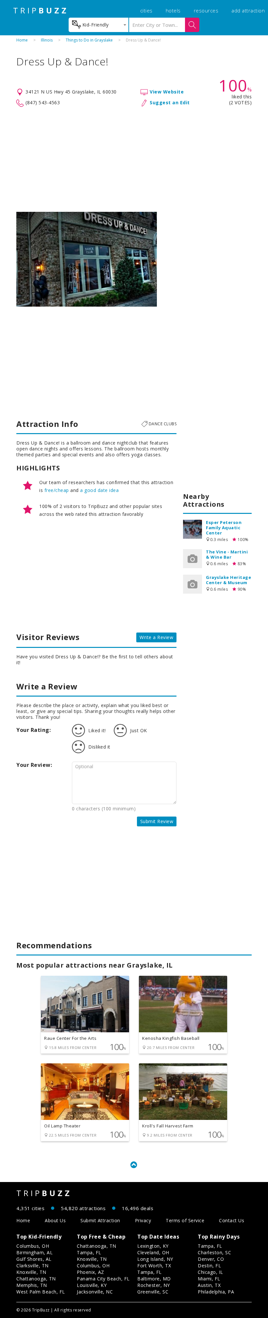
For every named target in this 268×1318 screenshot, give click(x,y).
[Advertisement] (134, 159)
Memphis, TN (31, 1285)
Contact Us (231, 1220)
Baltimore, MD (154, 1279)
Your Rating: (33, 730)
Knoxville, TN (31, 1272)
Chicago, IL (210, 1272)
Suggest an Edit (170, 102)
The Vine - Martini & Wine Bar (227, 554)
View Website (167, 92)
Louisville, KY (92, 1285)
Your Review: (34, 765)
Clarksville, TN (32, 1265)
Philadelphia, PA (216, 1292)
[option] (86, 259)
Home (22, 40)
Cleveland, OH (153, 1252)
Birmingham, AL (34, 1252)
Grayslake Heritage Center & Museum (228, 579)
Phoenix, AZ (90, 1272)
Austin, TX (209, 1285)
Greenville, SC (152, 1292)
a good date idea (99, 490)
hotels (173, 10)
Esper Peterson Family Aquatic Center (224, 527)
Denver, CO (211, 1259)
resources (206, 10)
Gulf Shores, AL (34, 1259)
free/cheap (56, 490)
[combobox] (98, 25)
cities (146, 10)
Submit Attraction (100, 1220)
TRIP (41, 10)
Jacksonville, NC (95, 1292)
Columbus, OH (32, 1246)
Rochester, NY (153, 1285)
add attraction (248, 10)
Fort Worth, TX (154, 1265)
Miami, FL (209, 1279)
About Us (55, 1220)
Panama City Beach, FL (103, 1279)
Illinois (47, 40)
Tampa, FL (89, 1252)
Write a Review (156, 637)
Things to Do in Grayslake (89, 40)
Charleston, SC (214, 1252)
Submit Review (157, 821)
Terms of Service (185, 1220)
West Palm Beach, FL (40, 1292)
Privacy (143, 1220)
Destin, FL (209, 1265)
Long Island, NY (155, 1259)
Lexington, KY (153, 1246)
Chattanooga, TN (36, 1279)
